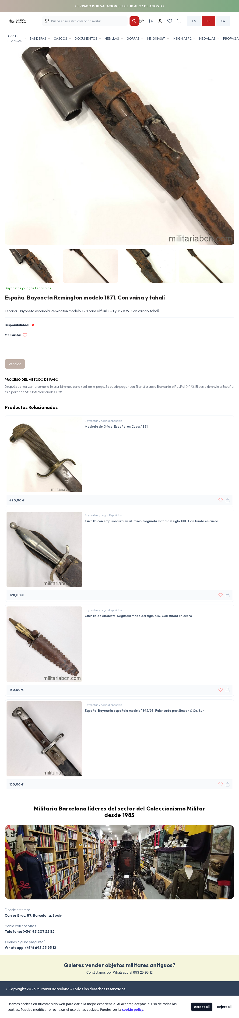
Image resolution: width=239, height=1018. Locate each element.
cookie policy (132, 1009)
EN (194, 21)
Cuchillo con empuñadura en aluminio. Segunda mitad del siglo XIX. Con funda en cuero (151, 521)
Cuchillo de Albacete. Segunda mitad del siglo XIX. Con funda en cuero (138, 616)
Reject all (224, 1006)
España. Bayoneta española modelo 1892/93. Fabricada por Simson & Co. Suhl (145, 710)
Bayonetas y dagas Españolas (28, 288)
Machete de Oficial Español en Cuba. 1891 (116, 426)
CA (223, 21)
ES (209, 21)
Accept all (202, 1006)
